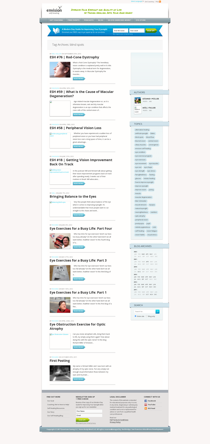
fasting (151, 175)
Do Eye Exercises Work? (119, 20)
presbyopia (139, 223)
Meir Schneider (140, 201)
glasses (138, 178)
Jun (154, 277)
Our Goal (50, 401)
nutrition (154, 212)
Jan (135, 277)
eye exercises (140, 160)
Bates (153, 133)
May (151, 254)
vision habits (140, 235)
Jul (135, 279)
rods (154, 227)
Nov (150, 287)
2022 (135, 252)
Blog (100, 20)
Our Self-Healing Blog (55, 416)
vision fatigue (152, 231)
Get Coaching (149, 2)
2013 (135, 274)
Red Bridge (126, 429)
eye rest (138, 167)
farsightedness (141, 175)
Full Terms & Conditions (119, 420)
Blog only (151, 316)
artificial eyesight (141, 133)
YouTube (151, 404)
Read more (78, 78)
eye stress (151, 171)
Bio (150, 101)
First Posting (60, 360)
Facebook (152, 401)
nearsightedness (141, 212)
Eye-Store (141, 20)
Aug (139, 272)
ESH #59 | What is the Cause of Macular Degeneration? (82, 93)
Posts (145, 101)
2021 (135, 259)
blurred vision (140, 141)
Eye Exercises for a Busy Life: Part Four (81, 228)
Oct (146, 279)
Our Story (50, 412)
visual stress (152, 235)
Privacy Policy (115, 422)
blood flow (150, 137)
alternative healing (142, 130)
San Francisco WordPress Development (147, 429)
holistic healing (149, 178)
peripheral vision (141, 220)
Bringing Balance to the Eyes (73, 196)
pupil (148, 223)
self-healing (139, 231)
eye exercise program (143, 156)
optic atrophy (140, 216)
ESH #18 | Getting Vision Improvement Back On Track (81, 162)
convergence (153, 145)
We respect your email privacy (123, 34)
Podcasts (88, 20)
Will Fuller (56, 54)
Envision (55, 88)
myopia (152, 205)
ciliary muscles (140, 145)
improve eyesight (141, 186)
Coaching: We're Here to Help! (58, 404)
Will (53, 193)
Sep (143, 279)
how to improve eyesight (144, 182)
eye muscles (153, 163)
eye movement (140, 163)
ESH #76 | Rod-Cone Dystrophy (74, 57)
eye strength (140, 171)
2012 (135, 282)
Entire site (140, 316)
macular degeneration (143, 197)
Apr (147, 254)
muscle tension (140, 205)
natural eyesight (141, 208)
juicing (151, 190)
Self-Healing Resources (56, 408)
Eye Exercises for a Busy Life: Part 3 (78, 260)
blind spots (139, 137)
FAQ (157, 2)
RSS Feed (151, 408)
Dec (154, 287)
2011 (135, 290)
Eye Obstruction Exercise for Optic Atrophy (77, 326)
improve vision (140, 190)
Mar (143, 254)
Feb (139, 277)
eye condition (140, 152)
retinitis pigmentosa (142, 227)
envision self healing (143, 148)
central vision (153, 141)
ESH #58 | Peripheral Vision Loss (75, 128)
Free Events (73, 20)
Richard (55, 225)
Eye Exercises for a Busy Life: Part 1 (78, 292)
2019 (135, 267)
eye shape (148, 167)
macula (138, 193)
